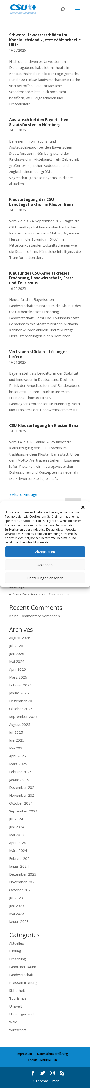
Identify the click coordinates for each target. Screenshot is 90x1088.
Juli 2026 (16, 645)
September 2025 (23, 716)
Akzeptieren (45, 551)
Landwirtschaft (21, 974)
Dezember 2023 (22, 874)
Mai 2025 (16, 748)
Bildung (15, 951)
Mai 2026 (16, 661)
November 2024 (22, 795)
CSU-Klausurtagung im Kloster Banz (43, 425)
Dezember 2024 (22, 787)
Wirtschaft (17, 1029)
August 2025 (19, 724)
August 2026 (19, 637)
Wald (13, 1021)
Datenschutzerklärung (52, 1054)
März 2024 (18, 850)
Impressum (24, 1054)
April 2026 (17, 669)
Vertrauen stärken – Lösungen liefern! (38, 354)
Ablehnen (45, 564)
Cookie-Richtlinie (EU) (42, 1060)
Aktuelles (16, 943)
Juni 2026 (16, 653)
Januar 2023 (19, 921)
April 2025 (17, 756)
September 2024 (23, 811)
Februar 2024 (20, 858)
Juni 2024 (16, 826)
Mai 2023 (16, 913)
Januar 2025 (19, 779)
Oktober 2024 (21, 803)
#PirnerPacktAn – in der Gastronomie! (40, 594)
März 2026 (18, 677)
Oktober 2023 (21, 889)
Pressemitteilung (23, 982)
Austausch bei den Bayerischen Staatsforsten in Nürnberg (38, 122)
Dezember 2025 (22, 700)
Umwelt (15, 1006)
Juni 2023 (16, 905)
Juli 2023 (16, 897)
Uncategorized (21, 1014)
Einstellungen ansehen (45, 577)
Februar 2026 (20, 685)
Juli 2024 (16, 819)
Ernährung (17, 958)
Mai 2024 (16, 834)
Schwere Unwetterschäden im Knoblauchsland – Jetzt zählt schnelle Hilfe (45, 40)
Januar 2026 (19, 692)
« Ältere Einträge (23, 494)
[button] (82, 507)
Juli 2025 (16, 732)
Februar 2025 (20, 771)
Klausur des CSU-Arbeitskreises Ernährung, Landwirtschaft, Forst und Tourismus (41, 278)
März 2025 (18, 763)
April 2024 (17, 842)
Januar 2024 (19, 866)
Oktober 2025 (21, 708)
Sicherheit (17, 990)
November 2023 (22, 882)
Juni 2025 (16, 740)
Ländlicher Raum (22, 966)
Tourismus (18, 998)
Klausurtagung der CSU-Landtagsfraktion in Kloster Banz (41, 202)
